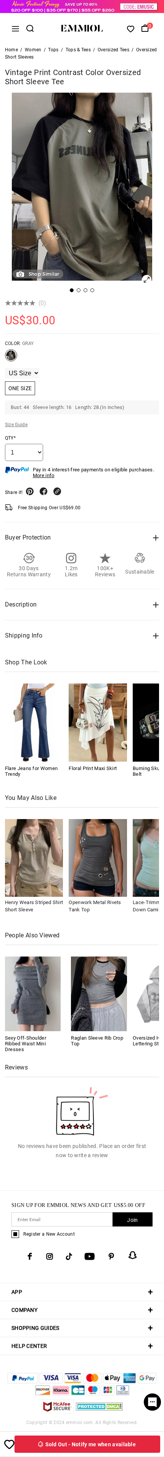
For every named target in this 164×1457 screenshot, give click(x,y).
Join (132, 1220)
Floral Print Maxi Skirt (93, 768)
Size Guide (16, 424)
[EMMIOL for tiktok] (69, 1256)
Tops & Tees (78, 49)
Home (11, 49)
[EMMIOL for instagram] (49, 1256)
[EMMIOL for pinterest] (111, 1256)
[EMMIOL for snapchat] (133, 1255)
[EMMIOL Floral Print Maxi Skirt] (98, 722)
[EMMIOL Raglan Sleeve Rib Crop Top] (99, 993)
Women (33, 49)
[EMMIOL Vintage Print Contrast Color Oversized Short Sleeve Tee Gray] (11, 358)
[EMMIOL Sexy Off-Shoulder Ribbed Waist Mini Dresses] (33, 993)
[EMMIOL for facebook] (29, 1256)
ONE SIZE (20, 388)
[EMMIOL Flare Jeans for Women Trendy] (34, 722)
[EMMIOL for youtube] (90, 1256)
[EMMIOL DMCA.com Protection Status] (99, 1411)
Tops (53, 49)
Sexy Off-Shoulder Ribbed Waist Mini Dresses (25, 1043)
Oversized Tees (113, 49)
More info (44, 475)
